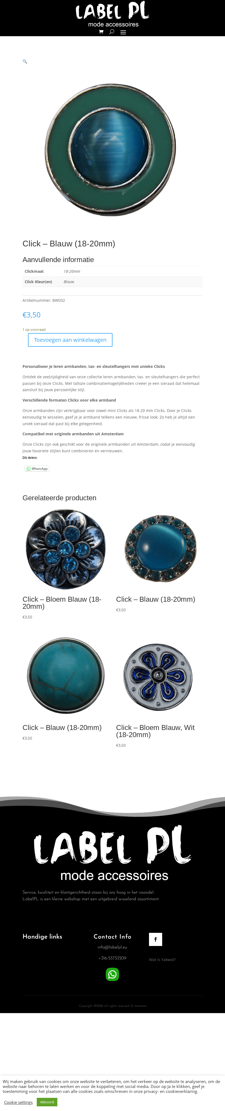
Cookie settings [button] (18, 1102)
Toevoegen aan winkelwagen (70, 339)
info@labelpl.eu (112, 947)
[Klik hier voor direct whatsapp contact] (112, 981)
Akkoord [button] (47, 1101)
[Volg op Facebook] (155, 939)
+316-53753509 (112, 958)
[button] (24, 61)
